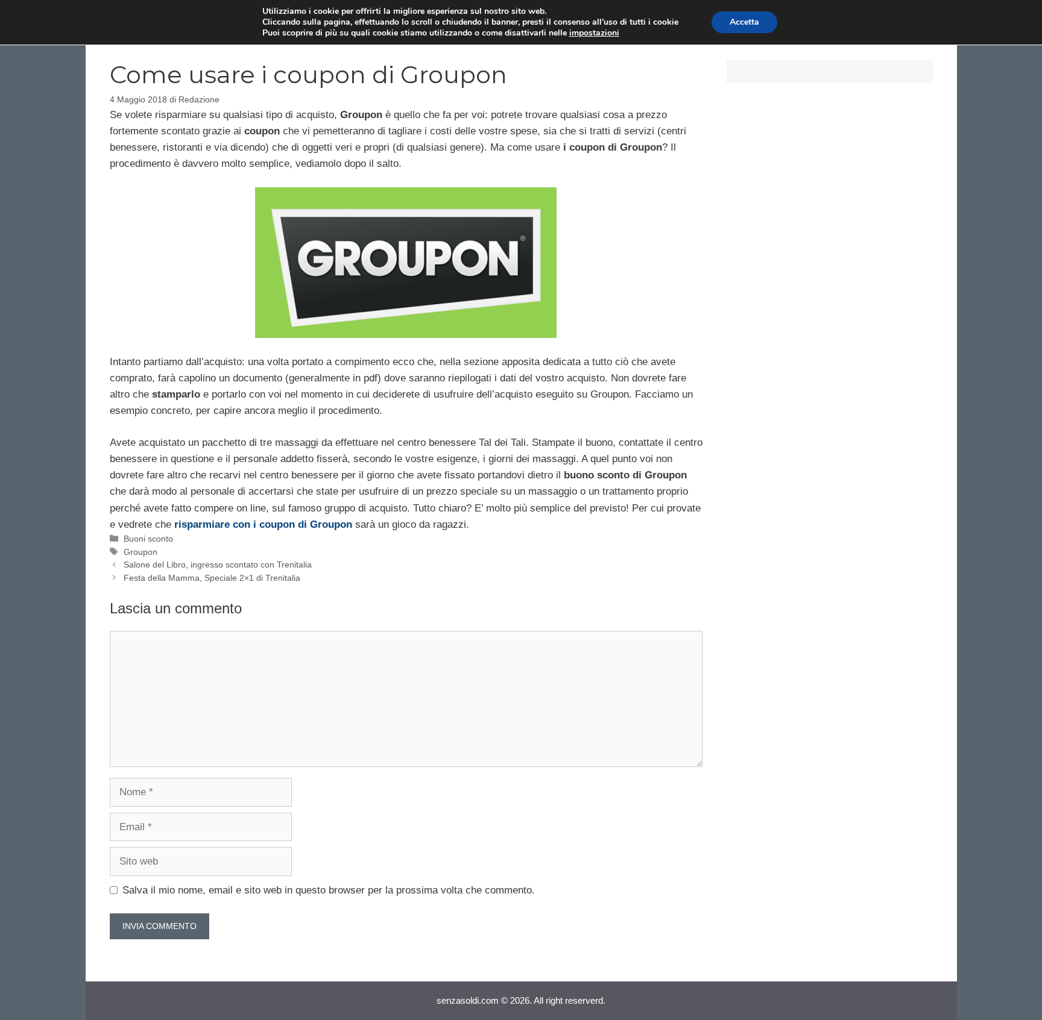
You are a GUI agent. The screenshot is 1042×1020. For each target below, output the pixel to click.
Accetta (744, 22)
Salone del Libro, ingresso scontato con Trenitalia (218, 564)
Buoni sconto (148, 538)
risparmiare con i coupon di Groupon (263, 524)
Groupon (140, 552)
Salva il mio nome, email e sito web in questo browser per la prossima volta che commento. (328, 890)
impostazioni (594, 33)
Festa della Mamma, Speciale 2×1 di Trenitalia (212, 578)
